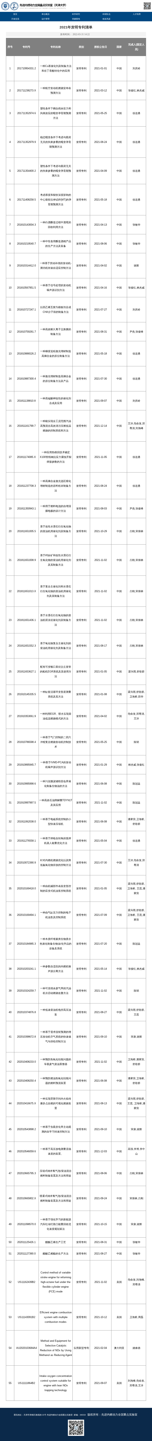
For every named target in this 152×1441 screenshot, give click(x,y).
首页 (15, 14)
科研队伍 (106, 14)
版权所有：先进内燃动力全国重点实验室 (112, 1414)
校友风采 (106, 19)
